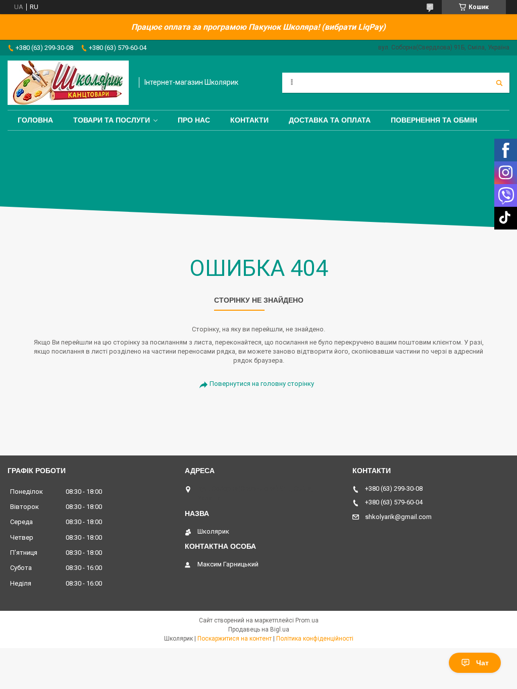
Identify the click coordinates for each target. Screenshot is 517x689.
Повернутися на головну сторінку (262, 383)
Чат (482, 663)
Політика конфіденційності (314, 638)
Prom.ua (307, 620)
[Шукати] (499, 83)
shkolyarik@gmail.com (398, 517)
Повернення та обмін (434, 120)
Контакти (249, 120)
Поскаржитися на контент (234, 638)
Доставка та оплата (330, 120)
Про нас (194, 120)
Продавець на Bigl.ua (258, 629)
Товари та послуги (111, 120)
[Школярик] (68, 83)
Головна (35, 120)
